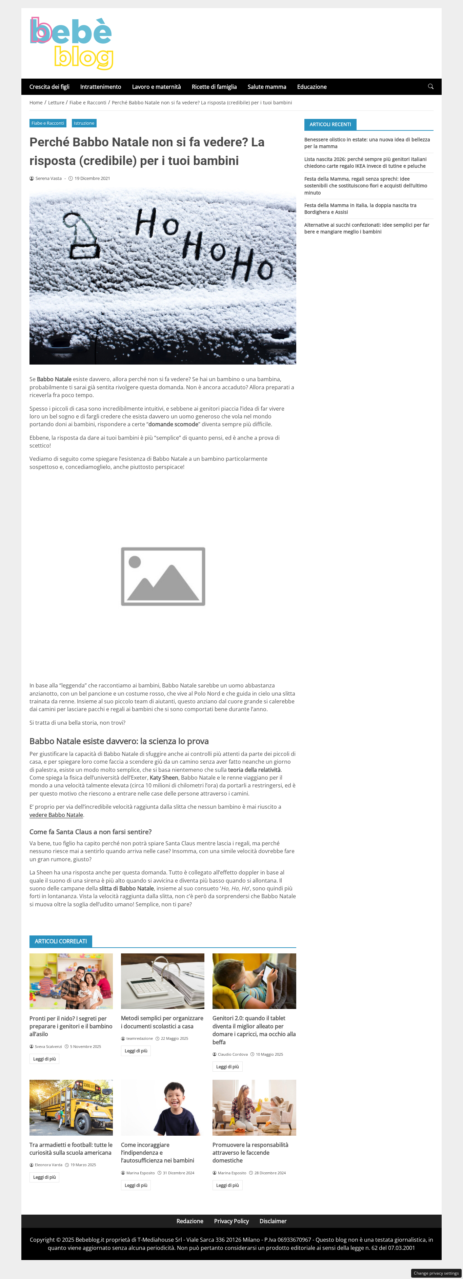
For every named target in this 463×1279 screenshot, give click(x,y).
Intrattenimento (100, 86)
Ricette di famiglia (214, 86)
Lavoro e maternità (156, 86)
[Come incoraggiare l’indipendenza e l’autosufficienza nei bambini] (162, 1107)
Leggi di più (44, 1059)
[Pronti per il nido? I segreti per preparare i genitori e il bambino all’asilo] (71, 981)
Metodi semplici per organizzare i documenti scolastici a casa (162, 1022)
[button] (431, 86)
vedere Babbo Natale (56, 815)
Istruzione (84, 123)
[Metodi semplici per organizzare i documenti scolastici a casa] (162, 981)
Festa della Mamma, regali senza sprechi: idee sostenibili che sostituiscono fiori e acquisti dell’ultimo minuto (365, 185)
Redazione (190, 1221)
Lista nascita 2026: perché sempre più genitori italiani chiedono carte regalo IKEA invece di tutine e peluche (365, 162)
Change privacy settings (436, 1273)
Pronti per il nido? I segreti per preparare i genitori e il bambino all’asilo (71, 1026)
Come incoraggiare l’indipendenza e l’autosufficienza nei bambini (157, 1152)
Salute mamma (267, 86)
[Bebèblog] (71, 42)
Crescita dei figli (49, 86)
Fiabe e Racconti (48, 123)
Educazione (312, 86)
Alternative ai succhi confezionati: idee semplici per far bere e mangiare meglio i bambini (366, 228)
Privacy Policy (231, 1221)
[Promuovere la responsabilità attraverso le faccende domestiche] (254, 1107)
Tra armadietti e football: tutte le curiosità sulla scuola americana (71, 1148)
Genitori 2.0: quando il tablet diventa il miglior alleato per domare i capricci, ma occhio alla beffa (254, 1030)
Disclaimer (273, 1221)
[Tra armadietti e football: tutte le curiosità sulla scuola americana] (71, 1107)
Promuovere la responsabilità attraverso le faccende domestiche (250, 1152)
